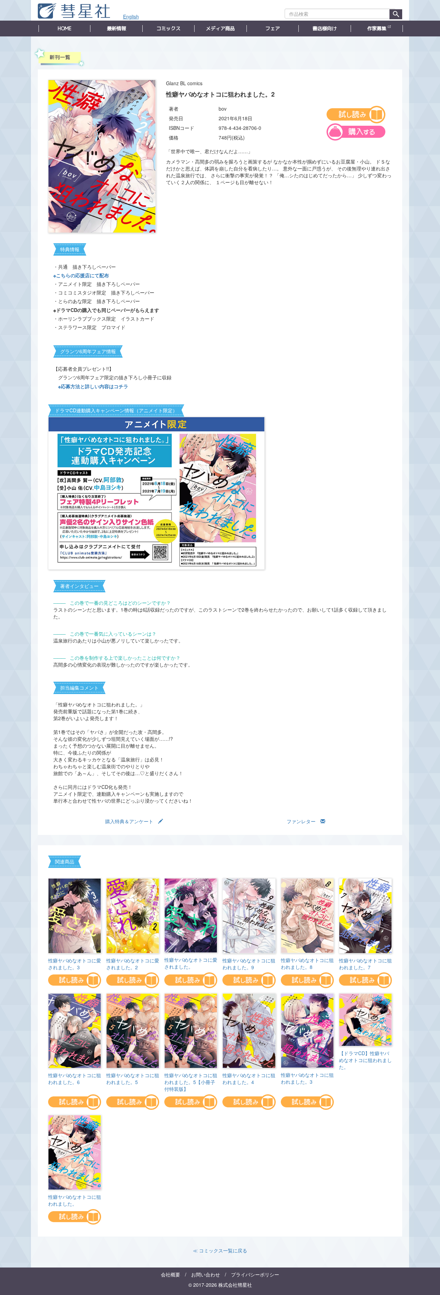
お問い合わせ (205, 1274)
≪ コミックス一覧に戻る (220, 1250)
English (131, 16)
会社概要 (170, 1274)
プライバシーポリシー (255, 1274)
